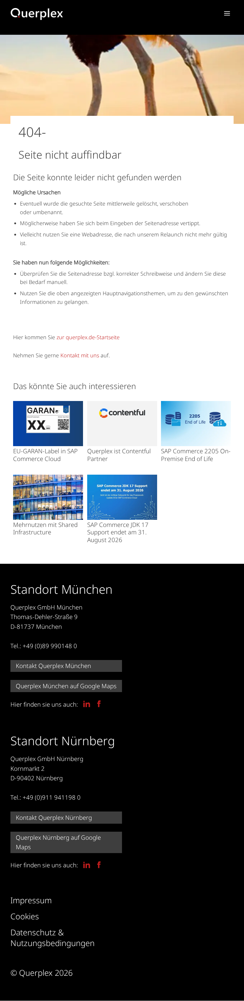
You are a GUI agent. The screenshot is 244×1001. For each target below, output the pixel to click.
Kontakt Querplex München (53, 665)
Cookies (24, 916)
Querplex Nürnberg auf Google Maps (58, 842)
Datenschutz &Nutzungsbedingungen (52, 937)
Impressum (31, 900)
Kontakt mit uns (79, 355)
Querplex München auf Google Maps (66, 686)
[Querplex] (36, 14)
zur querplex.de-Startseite (88, 337)
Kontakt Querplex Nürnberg (54, 817)
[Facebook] (99, 703)
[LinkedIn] (86, 703)
